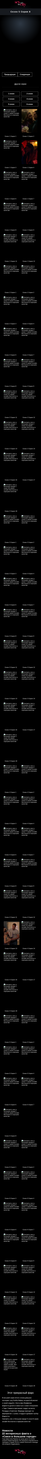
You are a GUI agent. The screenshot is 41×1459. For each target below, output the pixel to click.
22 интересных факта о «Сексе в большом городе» (19, 1435)
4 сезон (30, 99)
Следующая (25, 74)
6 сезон (30, 104)
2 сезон (30, 94)
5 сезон (11, 104)
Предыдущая (9, 74)
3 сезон (11, 99)
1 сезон (11, 94)
